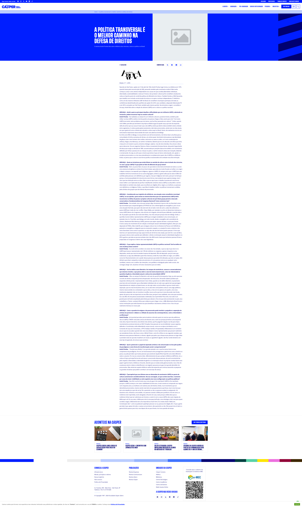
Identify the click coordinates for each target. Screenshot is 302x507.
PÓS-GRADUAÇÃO (243, 6)
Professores (271, 1)
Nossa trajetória (99, 477)
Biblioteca (159, 477)
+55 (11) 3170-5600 (105, 490)
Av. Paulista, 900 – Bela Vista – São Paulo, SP (107, 488)
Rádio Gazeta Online (294, 1)
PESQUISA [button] (267, 6)
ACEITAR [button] (297, 504)
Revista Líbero (133, 477)
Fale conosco (98, 479)
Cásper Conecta (160, 472)
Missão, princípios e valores (102, 474)
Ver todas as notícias (200, 422)
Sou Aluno (263, 1)
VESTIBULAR (286, 6)
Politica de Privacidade (101, 482)
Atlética (158, 474)
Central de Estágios (161, 479)
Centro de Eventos (161, 484)
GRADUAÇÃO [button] (233, 6)
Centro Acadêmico (161, 482)
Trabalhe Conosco (282, 1)
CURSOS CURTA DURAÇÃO (256, 6)
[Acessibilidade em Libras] (294, 6)
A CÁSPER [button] (225, 6)
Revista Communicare (135, 474)
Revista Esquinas (134, 472)
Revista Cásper (133, 479)
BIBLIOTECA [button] (275, 6)
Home (95, 12)
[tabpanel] (151, 440)
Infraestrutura (98, 472)
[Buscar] (298, 6)
